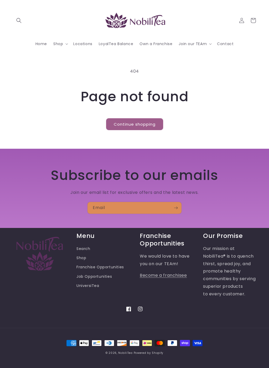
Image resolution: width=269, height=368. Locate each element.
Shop (81, 257)
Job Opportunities (94, 276)
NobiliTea (125, 353)
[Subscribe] (176, 208)
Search (83, 248)
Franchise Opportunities (100, 267)
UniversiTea (87, 285)
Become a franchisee (163, 275)
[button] (19, 20)
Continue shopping (135, 124)
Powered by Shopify (149, 353)
